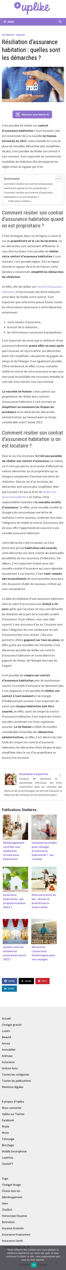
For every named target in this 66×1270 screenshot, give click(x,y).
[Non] (61, 1257)
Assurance (8, 34)
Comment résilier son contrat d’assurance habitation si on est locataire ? (28, 195)
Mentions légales (12, 1087)
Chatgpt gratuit (12, 1025)
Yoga (5, 1178)
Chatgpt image (11, 1185)
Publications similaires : (20, 201)
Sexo (5, 1203)
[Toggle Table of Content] (57, 179)
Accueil (6, 1018)
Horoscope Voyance (14, 1216)
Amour (6, 1043)
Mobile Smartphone (14, 1151)
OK (34, 1265)
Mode (5, 1126)
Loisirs (6, 1031)
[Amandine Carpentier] (10, 779)
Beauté (6, 1037)
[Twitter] (60, 775)
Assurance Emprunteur (16, 1234)
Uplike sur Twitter (13, 1114)
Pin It (44, 980)
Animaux (7, 1056)
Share (11, 980)
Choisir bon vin (11, 1191)
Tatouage (8, 1139)
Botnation (8, 1222)
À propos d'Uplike (13, 1101)
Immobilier (9, 1049)
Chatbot (7, 1209)
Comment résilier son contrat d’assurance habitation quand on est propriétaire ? (28, 186)
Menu (10, 21)
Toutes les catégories (15, 1074)
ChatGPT (7, 1164)
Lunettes (7, 1157)
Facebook (8, 1120)
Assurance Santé (12, 1241)
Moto (5, 1133)
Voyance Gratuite (13, 1228)
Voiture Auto (10, 1068)
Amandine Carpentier (33, 774)
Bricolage (8, 1145)
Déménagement (12, 1197)
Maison (20, 34)
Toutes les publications (16, 1081)
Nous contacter (11, 1108)
